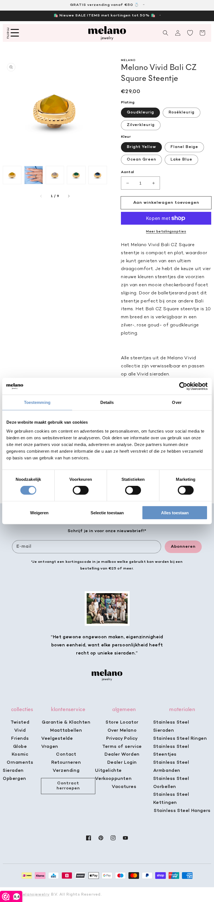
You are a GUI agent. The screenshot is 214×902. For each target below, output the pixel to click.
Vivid (20, 731)
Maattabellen (66, 731)
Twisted (20, 722)
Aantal (127, 172)
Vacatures (124, 787)
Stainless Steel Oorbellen (171, 783)
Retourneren (66, 763)
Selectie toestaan (107, 512)
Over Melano (122, 731)
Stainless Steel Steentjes (171, 751)
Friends (20, 739)
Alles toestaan (175, 512)
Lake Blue (181, 159)
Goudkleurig (140, 112)
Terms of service (122, 747)
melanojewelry (34, 894)
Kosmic (20, 754)
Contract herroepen (68, 785)
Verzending (66, 771)
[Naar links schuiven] (41, 196)
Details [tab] (107, 402)
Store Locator (122, 722)
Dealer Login (122, 763)
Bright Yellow (141, 147)
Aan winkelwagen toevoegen (166, 202)
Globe (20, 747)
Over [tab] (176, 402)
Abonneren (183, 546)
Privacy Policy (122, 739)
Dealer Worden (122, 754)
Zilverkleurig (141, 125)
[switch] (81, 490)
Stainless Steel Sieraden (171, 726)
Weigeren (39, 512)
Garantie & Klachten (66, 722)
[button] (165, 33)
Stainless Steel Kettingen (171, 799)
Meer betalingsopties (166, 231)
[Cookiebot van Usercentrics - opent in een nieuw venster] (183, 386)
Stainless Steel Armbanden (171, 767)
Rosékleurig (181, 112)
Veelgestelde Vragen (57, 743)
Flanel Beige (184, 147)
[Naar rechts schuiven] (68, 196)
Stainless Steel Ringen (180, 739)
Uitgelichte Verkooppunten (113, 775)
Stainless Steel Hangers (182, 811)
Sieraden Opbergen (14, 775)
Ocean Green (141, 159)
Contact (66, 754)
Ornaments (20, 763)
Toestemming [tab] (37, 402)
